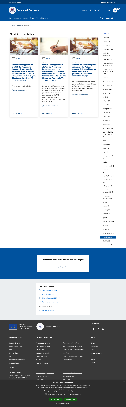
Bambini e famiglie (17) (106, 54)
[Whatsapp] (98, 10)
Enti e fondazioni (14, 353)
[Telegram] (94, 10)
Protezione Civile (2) (108, 171)
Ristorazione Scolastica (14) (107, 197)
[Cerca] (115, 10)
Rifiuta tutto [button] (70, 399)
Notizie (18, 58)
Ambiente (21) (107, 37)
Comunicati (94, 346)
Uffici (10, 350)
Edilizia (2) (106, 105)
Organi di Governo (14, 343)
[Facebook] (89, 10)
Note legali (66, 379)
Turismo (38, 360)
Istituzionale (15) (108, 128)
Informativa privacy (69, 376)
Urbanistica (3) (107, 237)
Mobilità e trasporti (42, 363)
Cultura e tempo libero (43, 346)
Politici (11, 356)
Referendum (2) (107, 186)
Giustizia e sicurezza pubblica (72, 346)
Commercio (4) (107, 89)
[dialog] (63, 393)
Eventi (93, 362)
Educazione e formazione (71, 343)
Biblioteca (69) (107, 59)
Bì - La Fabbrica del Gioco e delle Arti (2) (108, 71)
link (81, 391)
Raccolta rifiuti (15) (107, 181)
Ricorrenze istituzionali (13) (108, 191)
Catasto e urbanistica (42, 356)
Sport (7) (105, 217)
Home (13, 25)
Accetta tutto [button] (56, 399)
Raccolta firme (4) (108, 176)
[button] (63, 404)
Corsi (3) (105, 97)
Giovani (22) (106, 116)
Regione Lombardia (15, 2)
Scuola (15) (106, 206)
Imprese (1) (106, 120)
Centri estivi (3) (107, 85)
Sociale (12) (106, 214)
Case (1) (105, 77)
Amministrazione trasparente (72, 373)
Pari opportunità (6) (108, 157)
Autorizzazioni (67, 359)
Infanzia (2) (106, 124)
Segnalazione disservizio (43, 376)
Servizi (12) (106, 210)
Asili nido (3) (106, 45)
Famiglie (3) (106, 112)
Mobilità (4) (106, 144)
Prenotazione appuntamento (45, 373)
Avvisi (92, 350)
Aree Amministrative (15, 346)
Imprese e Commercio (43, 353)
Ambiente (66, 353)
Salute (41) (106, 202)
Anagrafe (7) (106, 41)
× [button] (124, 382)
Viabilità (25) (106, 241)
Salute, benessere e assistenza (73, 356)
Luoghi (93, 359)
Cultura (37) (106, 101)
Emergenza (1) (107, 109)
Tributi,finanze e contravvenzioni (73, 349)
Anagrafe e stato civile (43, 343)
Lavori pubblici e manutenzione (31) (108, 134)
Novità (19, 25)
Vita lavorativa (40, 350)
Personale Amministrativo (17, 360)
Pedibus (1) (106, 162)
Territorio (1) (106, 225)
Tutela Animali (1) (108, 233)
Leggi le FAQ (40, 379)
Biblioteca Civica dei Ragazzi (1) (108, 64)
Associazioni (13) (108, 49)
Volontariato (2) (107, 245)
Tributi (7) (106, 229)
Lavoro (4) (106, 140)
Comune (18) (107, 93)
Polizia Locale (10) (108, 166)
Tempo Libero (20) (108, 221)
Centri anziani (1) (108, 81)
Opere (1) (105, 152)
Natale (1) (106, 148)
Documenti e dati (14, 363)
